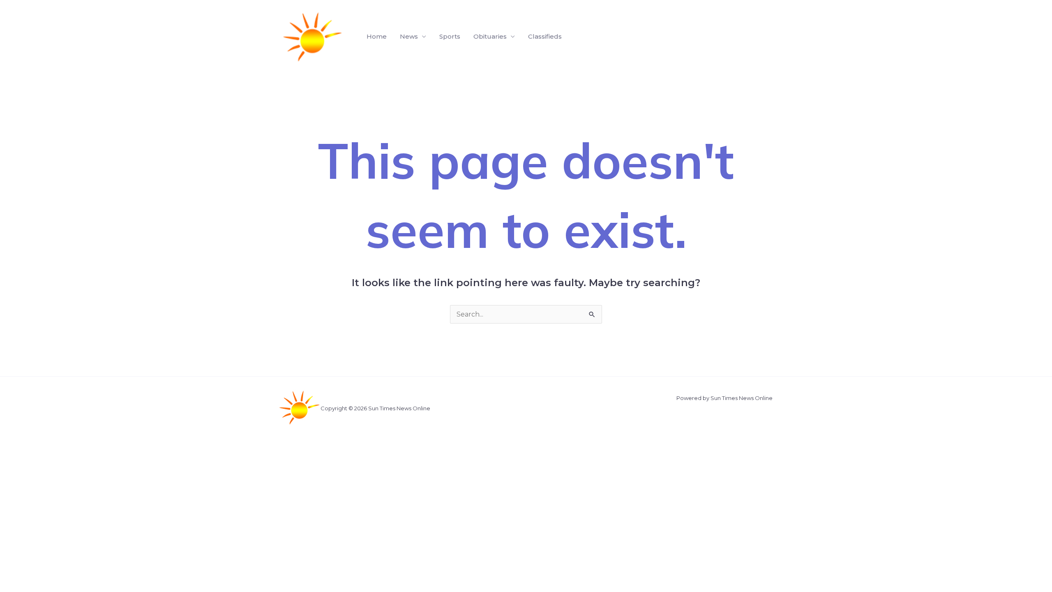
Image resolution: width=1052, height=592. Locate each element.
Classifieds (545, 36)
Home (377, 36)
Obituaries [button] (490, 36)
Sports (449, 36)
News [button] (409, 36)
